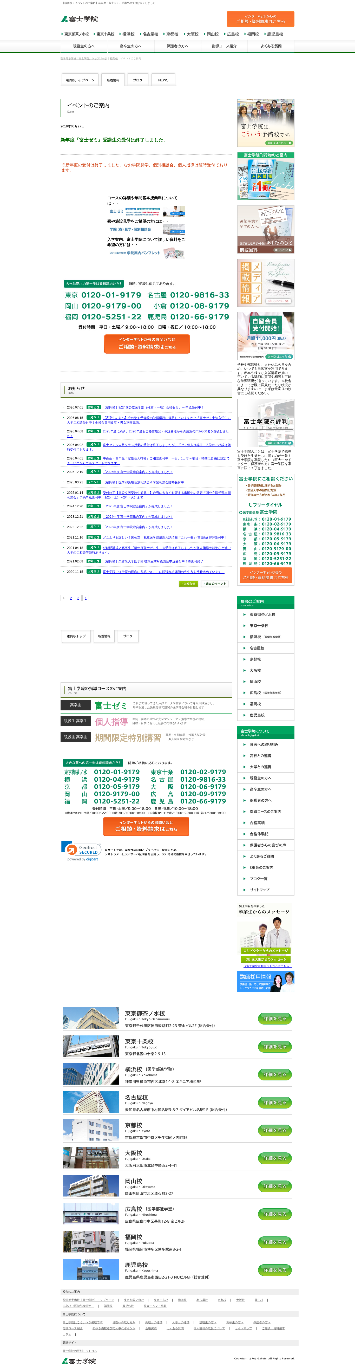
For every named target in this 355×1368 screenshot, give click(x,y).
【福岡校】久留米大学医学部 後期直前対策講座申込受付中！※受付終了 (153, 561)
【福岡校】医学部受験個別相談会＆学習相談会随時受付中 (143, 482)
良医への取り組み (124, 1322)
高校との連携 (153, 1322)
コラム (67, 1334)
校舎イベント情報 (155, 1305)
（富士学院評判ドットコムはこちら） (268, 966)
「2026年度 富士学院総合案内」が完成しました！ (138, 472)
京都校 (222, 1299)
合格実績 (151, 1328)
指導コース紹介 (73, 1328)
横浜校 (182, 1299)
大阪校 (240, 1299)
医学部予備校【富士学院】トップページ (88, 1299)
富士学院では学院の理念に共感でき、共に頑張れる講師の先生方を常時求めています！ (164, 572)
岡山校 (259, 1299)
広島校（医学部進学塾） (78, 1305)
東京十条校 (161, 1299)
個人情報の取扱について (209, 1328)
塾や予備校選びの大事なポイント (114, 1328)
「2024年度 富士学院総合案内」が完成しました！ (138, 517)
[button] (81, 851)
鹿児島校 (128, 1305)
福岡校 (108, 1305)
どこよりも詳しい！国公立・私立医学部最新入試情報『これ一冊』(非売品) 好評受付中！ (165, 538)
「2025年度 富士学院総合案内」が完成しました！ (138, 506)
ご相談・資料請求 (273, 1328)
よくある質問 (175, 1328)
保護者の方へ (262, 1322)
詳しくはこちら (146, 707)
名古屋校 (202, 1299)
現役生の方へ (207, 1322)
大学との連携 (180, 1322)
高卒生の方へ (235, 1322)
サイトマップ (243, 1328)
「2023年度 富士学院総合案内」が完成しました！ (138, 527)
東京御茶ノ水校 (134, 1299)
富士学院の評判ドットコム (80, 1350)
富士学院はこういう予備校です (83, 1322)
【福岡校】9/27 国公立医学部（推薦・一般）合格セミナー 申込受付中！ (153, 408)
